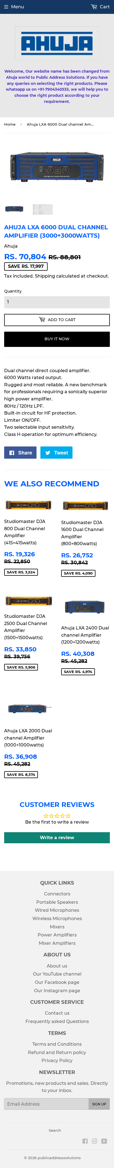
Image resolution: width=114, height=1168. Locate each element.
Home (9, 124)
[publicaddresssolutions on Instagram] (94, 1141)
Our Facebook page (57, 982)
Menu (17, 6)
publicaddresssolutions (59, 1158)
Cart (104, 6)
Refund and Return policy (57, 1052)
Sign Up (99, 1104)
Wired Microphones (57, 910)
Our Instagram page (57, 990)
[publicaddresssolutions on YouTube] (104, 1141)
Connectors (57, 894)
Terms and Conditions (57, 1044)
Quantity (13, 291)
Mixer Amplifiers (57, 943)
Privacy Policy (57, 1060)
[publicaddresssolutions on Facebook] (85, 1141)
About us (57, 966)
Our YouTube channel (57, 974)
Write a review (57, 837)
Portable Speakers (57, 902)
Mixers (57, 927)
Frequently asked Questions (57, 1021)
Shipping (45, 276)
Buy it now (57, 338)
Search (55, 1130)
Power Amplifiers (57, 935)
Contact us (57, 1013)
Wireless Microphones (57, 918)
